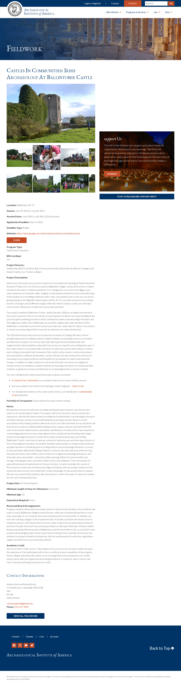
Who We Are (112, 12)
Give (167, 12)
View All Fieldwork (25, 615)
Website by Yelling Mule (155, 677)
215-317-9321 (21, 606)
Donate (133, 3)
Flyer (16, 240)
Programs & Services (136, 12)
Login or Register (92, 3)
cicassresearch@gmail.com (20, 603)
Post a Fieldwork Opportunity (137, 196)
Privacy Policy (140, 677)
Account (54, 636)
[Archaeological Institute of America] (15, 8)
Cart (41, 636)
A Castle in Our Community (25, 380)
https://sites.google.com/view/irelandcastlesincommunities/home (48, 233)
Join (156, 12)
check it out (77, 386)
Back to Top (160, 648)
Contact (115, 3)
